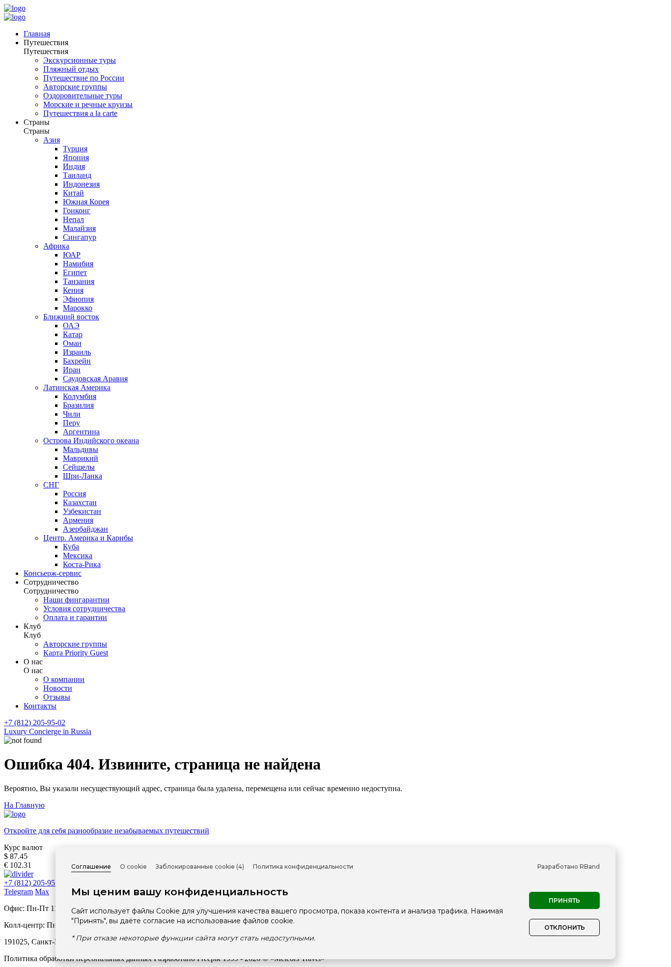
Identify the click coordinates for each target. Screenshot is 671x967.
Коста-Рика (82, 564)
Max (42, 891)
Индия (74, 166)
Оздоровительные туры (82, 95)
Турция (75, 148)
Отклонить (564, 927)
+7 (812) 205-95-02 (34, 722)
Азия (51, 140)
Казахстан (80, 502)
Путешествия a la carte (80, 113)
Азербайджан (85, 529)
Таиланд (77, 175)
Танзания (78, 281)
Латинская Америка (77, 387)
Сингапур (79, 237)
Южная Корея (86, 202)
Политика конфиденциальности (303, 866)
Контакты (40, 706)
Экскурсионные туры (79, 60)
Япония (76, 157)
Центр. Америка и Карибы (88, 538)
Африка (56, 246)
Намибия (78, 263)
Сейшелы (79, 467)
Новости (57, 688)
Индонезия (81, 184)
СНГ (51, 485)
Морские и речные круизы (88, 104)
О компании (63, 679)
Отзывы (56, 697)
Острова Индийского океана (91, 440)
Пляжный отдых (71, 69)
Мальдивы (80, 449)
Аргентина (81, 431)
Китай (73, 193)
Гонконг (76, 210)
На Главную (24, 805)
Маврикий (80, 458)
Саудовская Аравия (95, 378)
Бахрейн (77, 361)
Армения (78, 520)
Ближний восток (71, 317)
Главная (37, 33)
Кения (73, 290)
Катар (73, 334)
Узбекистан (82, 511)
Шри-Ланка (82, 476)
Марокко (77, 308)
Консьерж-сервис (53, 573)
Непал (73, 219)
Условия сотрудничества (84, 608)
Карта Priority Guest (75, 653)
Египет (75, 272)
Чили (72, 414)
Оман (72, 343)
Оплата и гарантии (75, 617)
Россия (74, 493)
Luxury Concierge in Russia (47, 731)
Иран (72, 370)
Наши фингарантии (76, 600)
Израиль (77, 352)
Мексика (77, 555)
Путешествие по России (83, 78)
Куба (71, 546)
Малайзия (79, 228)
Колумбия (79, 396)
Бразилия (78, 405)
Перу (71, 423)
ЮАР (72, 255)
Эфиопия (78, 299)
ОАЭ (71, 325)
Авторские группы (75, 87)
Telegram (18, 891)
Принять (564, 900)
